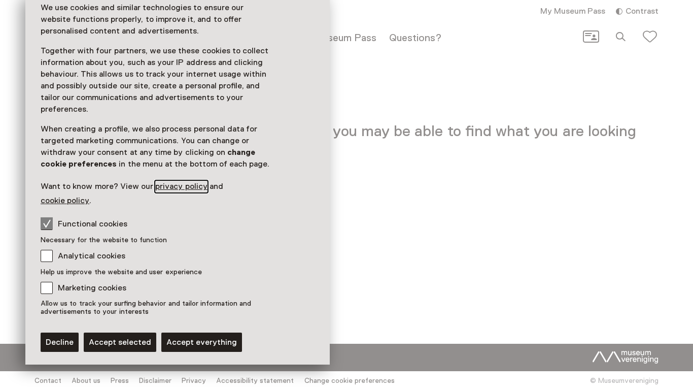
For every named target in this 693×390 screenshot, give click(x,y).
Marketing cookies (92, 287)
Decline (60, 342)
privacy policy (181, 186)
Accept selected (120, 342)
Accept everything (201, 342)
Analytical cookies (91, 256)
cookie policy (65, 200)
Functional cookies (92, 224)
